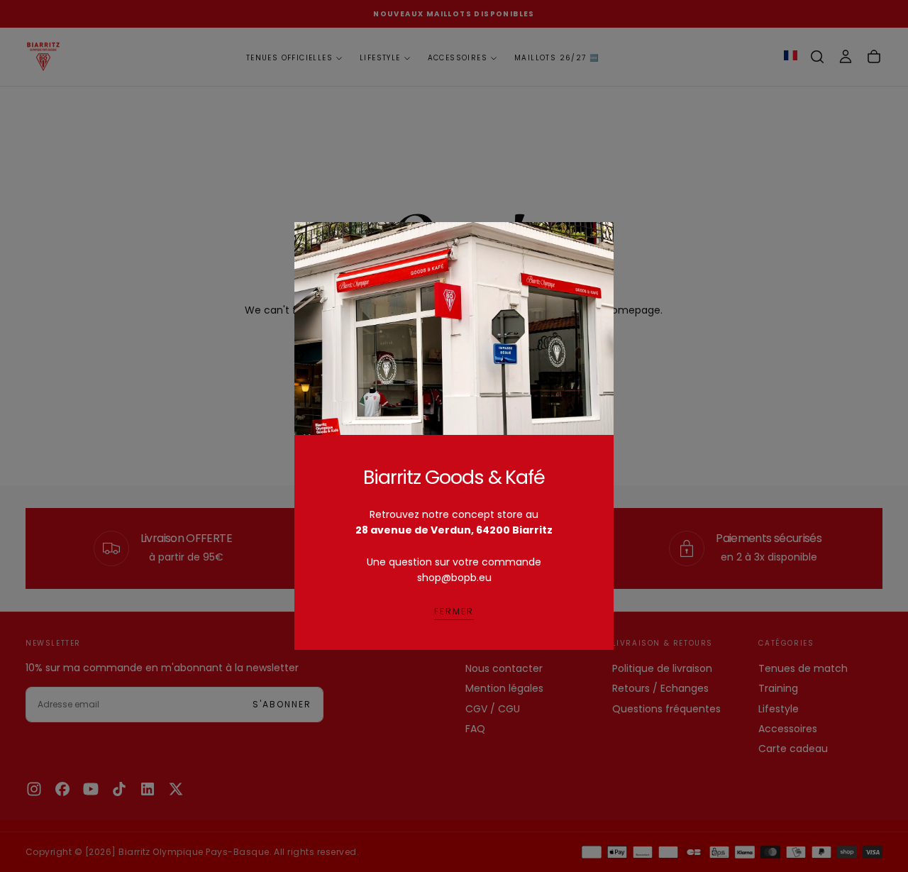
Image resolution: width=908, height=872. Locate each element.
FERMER (454, 611)
